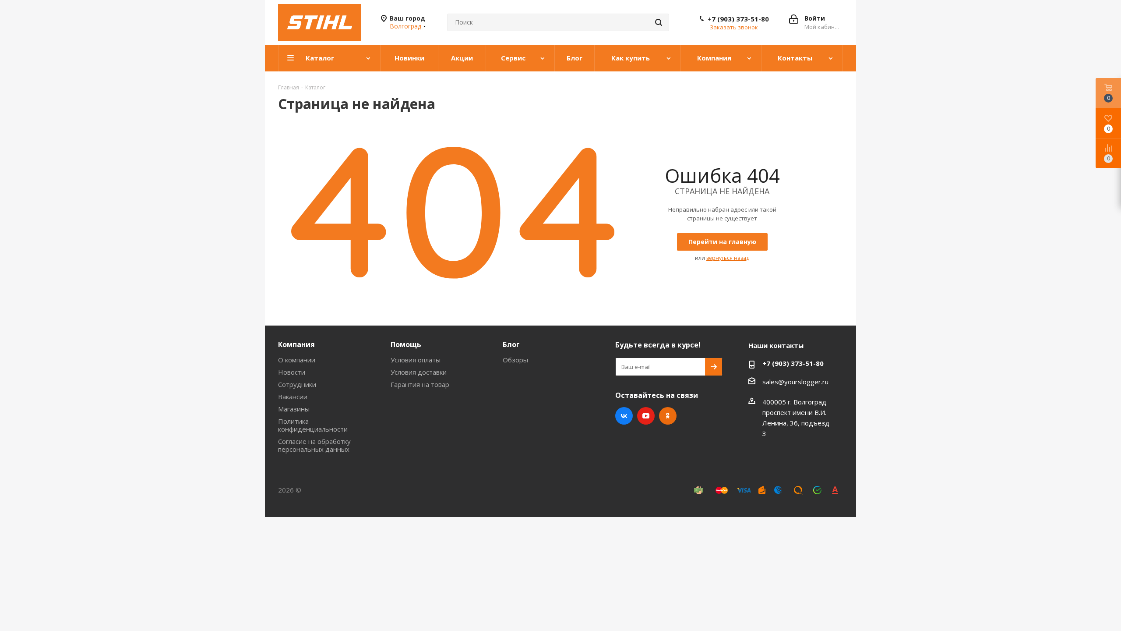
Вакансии (292, 396)
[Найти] (658, 22)
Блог (511, 344)
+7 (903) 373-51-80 (738, 19)
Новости (291, 372)
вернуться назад (727, 258)
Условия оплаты (416, 359)
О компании (296, 359)
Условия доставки (419, 372)
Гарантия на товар (420, 384)
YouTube (646, 416)
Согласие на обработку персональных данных (314, 445)
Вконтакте (624, 416)
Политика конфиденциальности (313, 425)
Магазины (294, 408)
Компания (296, 344)
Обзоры (515, 359)
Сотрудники (297, 384)
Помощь (406, 344)
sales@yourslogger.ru (795, 381)
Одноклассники (668, 416)
